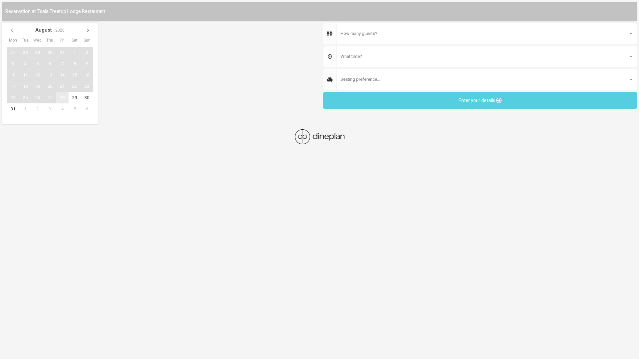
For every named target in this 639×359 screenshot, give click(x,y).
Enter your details (477, 100)
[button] (12, 30)
